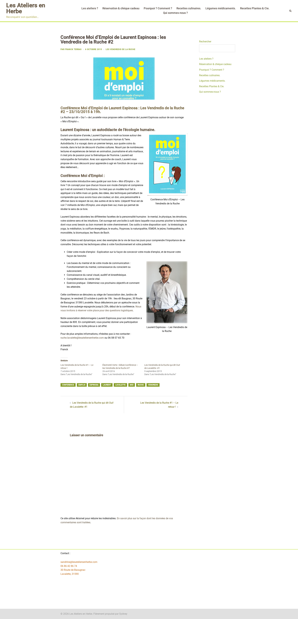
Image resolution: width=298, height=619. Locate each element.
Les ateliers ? (89, 8)
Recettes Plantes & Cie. (254, 8)
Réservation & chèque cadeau (120, 8)
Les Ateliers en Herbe (25, 8)
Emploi (81, 385)
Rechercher (205, 41)
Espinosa (94, 385)
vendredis (153, 385)
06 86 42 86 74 (69, 566)
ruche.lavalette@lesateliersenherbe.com (82, 337)
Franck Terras (73, 49)
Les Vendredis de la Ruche (120, 49)
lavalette (120, 385)
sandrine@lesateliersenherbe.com (79, 561)
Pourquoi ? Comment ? (158, 8)
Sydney (123, 613)
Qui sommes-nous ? (175, 12)
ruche (141, 385)
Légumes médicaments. (220, 8)
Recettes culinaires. (188, 8)
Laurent (107, 385)
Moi (131, 385)
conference (68, 385)
